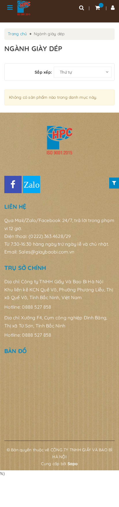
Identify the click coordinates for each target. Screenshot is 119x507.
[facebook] (13, 184)
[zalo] (31, 184)
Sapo (73, 463)
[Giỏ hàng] (97, 7)
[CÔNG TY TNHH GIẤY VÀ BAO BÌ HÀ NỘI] (23, 8)
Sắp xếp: (43, 72)
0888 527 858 (36, 307)
